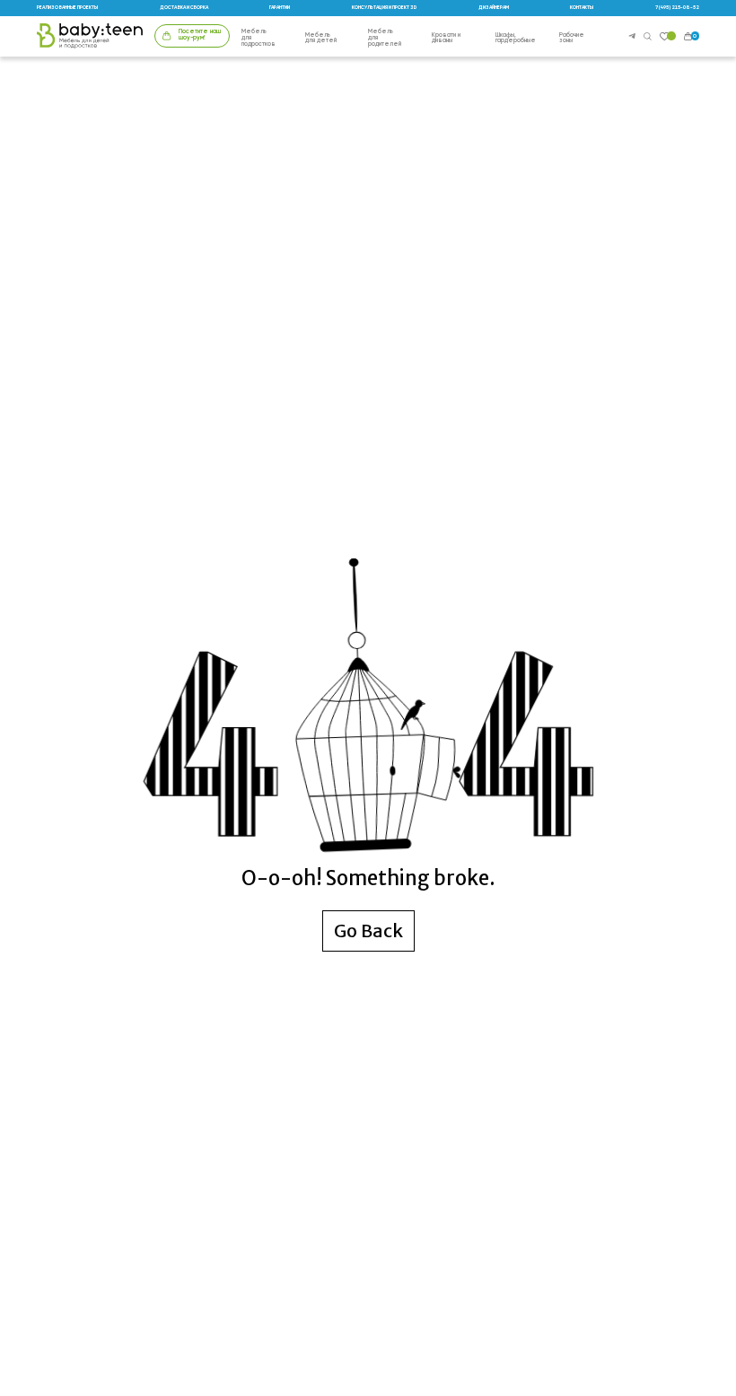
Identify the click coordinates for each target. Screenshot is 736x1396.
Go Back (368, 930)
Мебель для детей (321, 39)
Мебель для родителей (384, 39)
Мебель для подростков (258, 39)
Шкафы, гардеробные (515, 39)
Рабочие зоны (571, 39)
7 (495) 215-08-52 (677, 7)
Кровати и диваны (446, 39)
